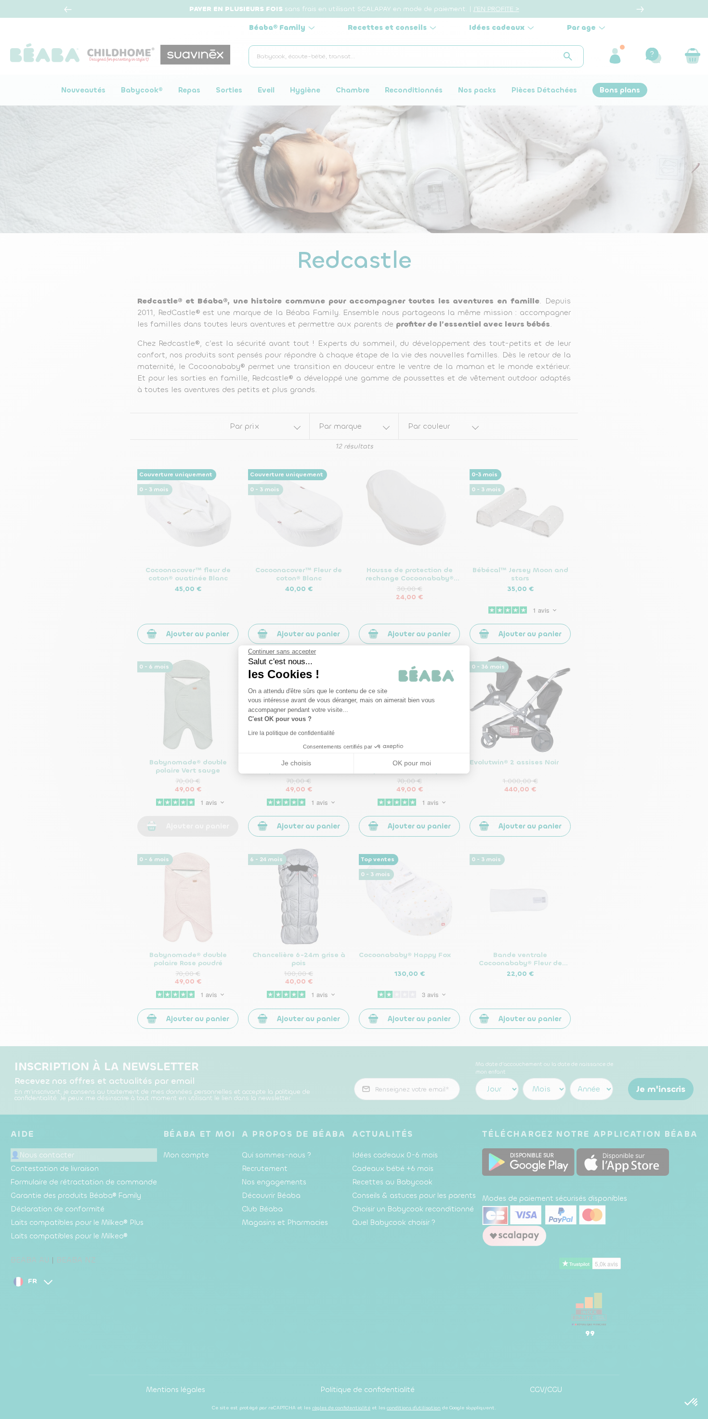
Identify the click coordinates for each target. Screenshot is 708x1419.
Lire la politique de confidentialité (291, 733)
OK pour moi (412, 763)
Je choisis (296, 763)
